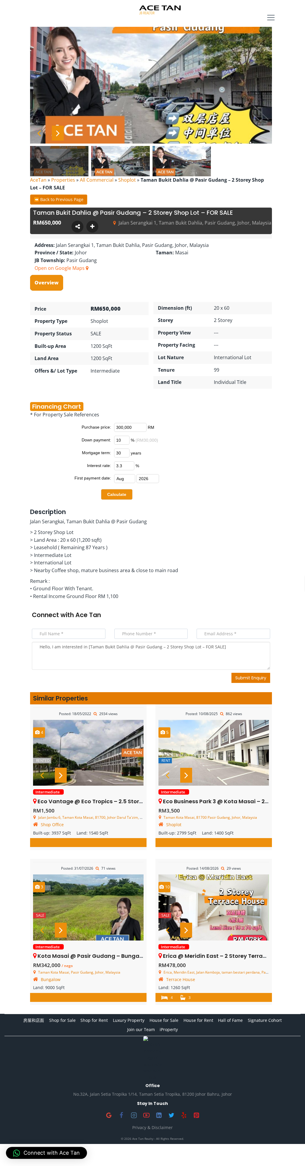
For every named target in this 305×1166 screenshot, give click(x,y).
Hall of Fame (230, 1020)
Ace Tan (88, 615)
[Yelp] (184, 1115)
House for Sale (164, 1020)
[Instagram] (133, 1115)
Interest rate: (99, 465)
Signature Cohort (265, 1020)
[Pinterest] (196, 1115)
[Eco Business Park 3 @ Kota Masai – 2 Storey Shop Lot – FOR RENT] (213, 753)
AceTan (38, 180)
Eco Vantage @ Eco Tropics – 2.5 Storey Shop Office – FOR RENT (124, 801)
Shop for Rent (94, 1020)
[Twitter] (171, 1115)
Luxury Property (128, 1020)
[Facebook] (121, 1115)
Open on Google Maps (60, 268)
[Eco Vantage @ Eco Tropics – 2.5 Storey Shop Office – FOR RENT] (88, 753)
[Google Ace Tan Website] (108, 1115)
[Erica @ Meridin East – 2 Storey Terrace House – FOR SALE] (213, 907)
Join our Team (141, 1029)
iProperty (169, 1029)
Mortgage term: (96, 452)
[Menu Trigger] (271, 18)
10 (167, 887)
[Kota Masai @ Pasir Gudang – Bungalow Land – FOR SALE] (88, 907)
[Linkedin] (158, 1115)
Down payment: (96, 440)
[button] (46, 1153)
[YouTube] (146, 1115)
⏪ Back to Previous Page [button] (58, 199)
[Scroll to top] (291, 1152)
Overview (47, 282)
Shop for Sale (62, 1020)
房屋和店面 (33, 1020)
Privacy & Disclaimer (152, 1127)
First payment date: (92, 478)
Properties (63, 180)
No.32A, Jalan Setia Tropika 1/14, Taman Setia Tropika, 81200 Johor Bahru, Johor (152, 1094)
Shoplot (127, 180)
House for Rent (198, 1020)
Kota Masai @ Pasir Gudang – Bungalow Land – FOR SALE (116, 956)
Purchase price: (96, 427)
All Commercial (96, 180)
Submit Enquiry (250, 678)
